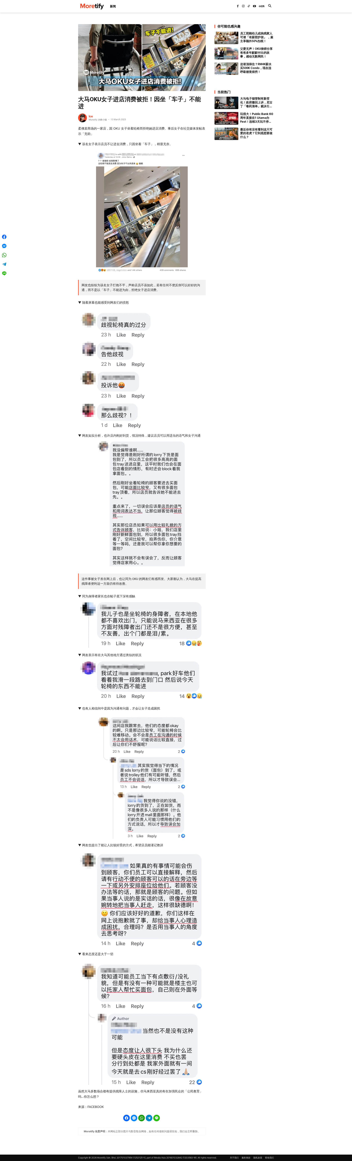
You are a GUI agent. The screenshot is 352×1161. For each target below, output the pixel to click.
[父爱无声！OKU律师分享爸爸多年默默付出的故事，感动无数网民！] (226, 53)
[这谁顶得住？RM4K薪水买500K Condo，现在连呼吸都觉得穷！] (226, 68)
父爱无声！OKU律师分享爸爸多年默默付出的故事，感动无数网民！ (256, 52)
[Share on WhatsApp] (141, 1118)
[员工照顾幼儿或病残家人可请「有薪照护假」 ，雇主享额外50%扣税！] (226, 38)
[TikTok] (249, 6)
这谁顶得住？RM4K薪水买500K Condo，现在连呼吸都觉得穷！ (256, 68)
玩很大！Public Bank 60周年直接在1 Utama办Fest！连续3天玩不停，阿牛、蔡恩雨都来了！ (256, 117)
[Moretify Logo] (92, 6)
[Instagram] (243, 6)
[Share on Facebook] (126, 1118)
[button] (269, 6)
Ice (91, 116)
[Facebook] (237, 6)
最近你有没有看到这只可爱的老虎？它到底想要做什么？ (256, 133)
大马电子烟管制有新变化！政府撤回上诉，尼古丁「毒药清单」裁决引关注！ (256, 102)
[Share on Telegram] (149, 1118)
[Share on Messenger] (134, 1118)
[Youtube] (254, 6)
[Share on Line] (156, 1118)
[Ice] (82, 117)
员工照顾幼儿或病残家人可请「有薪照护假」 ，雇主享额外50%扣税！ (256, 37)
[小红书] (260, 6)
